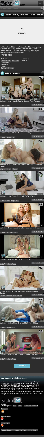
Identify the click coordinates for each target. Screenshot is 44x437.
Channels (35, 406)
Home (14, 406)
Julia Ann (15, 61)
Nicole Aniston (12, 232)
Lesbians (4, 64)
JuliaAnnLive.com (7, 68)
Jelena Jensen (5, 296)
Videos (20, 406)
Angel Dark (11, 137)
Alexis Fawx (11, 264)
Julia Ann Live (5, 106)
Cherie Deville (6, 61)
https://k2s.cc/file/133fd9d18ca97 (12, 52)
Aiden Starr (11, 327)
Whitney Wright (5, 169)
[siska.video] (22, 3)
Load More (22, 366)
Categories (27, 406)
